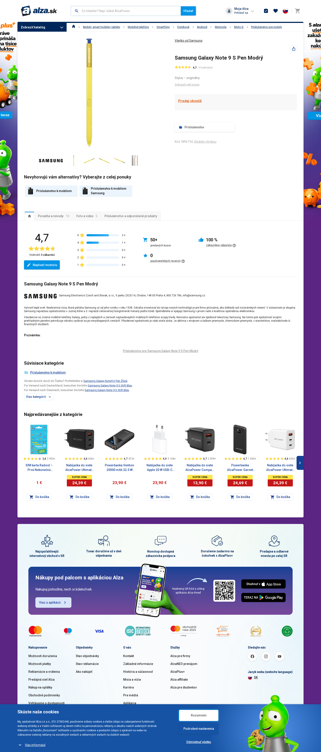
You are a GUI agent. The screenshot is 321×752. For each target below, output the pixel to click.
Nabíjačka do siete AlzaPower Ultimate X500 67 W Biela (280, 468)
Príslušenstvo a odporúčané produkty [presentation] (131, 216)
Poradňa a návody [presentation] (53, 216)
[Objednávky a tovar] (266, 11)
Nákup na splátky (40, 687)
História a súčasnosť (138, 671)
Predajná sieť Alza (41, 679)
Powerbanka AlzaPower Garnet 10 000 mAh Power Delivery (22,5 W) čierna (240, 468)
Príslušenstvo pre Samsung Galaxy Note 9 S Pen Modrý (160, 351)
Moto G (238, 27)
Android (202, 27)
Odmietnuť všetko (198, 742)
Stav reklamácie (87, 664)
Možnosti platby (39, 664)
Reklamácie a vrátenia (44, 671)
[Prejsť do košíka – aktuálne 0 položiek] (297, 11)
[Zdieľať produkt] (293, 48)
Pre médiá (130, 695)
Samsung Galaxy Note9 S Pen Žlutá (105, 381)
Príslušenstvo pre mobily (266, 27)
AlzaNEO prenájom (183, 664)
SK (256, 677)
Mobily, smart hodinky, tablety (101, 27)
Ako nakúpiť (84, 671)
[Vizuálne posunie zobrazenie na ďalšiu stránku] (300, 463)
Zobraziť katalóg (33, 27)
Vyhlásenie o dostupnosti (46, 703)
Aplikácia (129, 703)
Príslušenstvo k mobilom (48, 372)
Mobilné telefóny (138, 27)
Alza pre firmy (180, 656)
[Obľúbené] (275, 11)
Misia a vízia (132, 679)
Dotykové (183, 27)
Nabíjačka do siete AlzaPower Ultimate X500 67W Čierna (79, 468)
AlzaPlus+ (177, 671)
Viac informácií (35, 745)
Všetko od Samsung (188, 40)
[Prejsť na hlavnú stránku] (39, 10)
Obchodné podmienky (44, 695)
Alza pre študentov (183, 687)
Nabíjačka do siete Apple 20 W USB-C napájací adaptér (160, 468)
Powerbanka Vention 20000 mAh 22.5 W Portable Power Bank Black (119, 468)
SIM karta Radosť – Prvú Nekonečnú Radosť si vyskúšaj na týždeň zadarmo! (39, 468)
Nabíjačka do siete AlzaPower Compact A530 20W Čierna (199, 468)
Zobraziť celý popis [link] (187, 84)
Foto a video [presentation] (86, 216)
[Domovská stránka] (73, 26)
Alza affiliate (179, 679)
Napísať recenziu (45, 265)
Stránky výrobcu (205, 141)
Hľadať (188, 11)
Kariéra (128, 687)
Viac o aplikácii (50, 602)
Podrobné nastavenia (198, 728)
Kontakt (128, 656)
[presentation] (29, 216)
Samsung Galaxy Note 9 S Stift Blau (110, 385)
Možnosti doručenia (42, 656)
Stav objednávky (87, 656)
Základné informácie (138, 664)
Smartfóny (163, 27)
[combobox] (126, 10)
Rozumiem (199, 715)
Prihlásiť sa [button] (241, 12)
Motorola (220, 27)
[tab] (29, 216)
